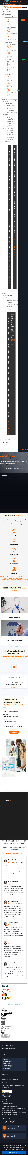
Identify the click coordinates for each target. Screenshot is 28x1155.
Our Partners (5, 1087)
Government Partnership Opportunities (13, 1085)
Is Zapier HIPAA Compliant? (9, 1106)
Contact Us (13, 1152)
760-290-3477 (11, 1137)
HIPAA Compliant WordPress (10, 1079)
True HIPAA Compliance (8, 1048)
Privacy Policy (19, 1149)
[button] (14, 732)
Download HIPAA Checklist (12, 340)
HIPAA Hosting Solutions (8, 1077)
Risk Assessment (14, 678)
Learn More (14, 687)
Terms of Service (9, 1149)
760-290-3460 (11, 1128)
